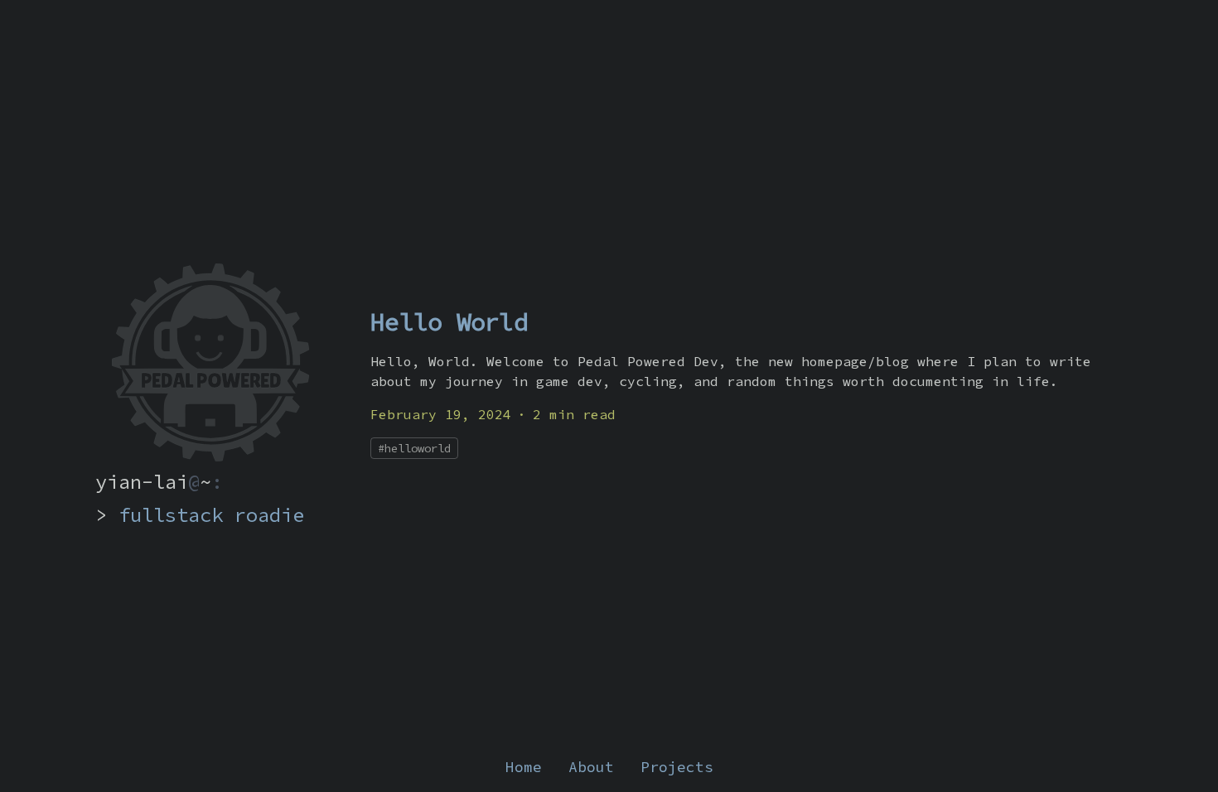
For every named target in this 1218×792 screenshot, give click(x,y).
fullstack (170, 515)
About (591, 766)
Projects (676, 766)
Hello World (449, 321)
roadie (269, 515)
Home (523, 766)
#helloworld (414, 448)
